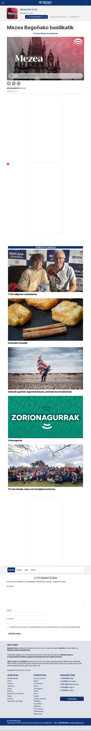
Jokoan (36, 691)
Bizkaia (67, 678)
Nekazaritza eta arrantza (15, 693)
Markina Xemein (70, 684)
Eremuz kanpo (38, 709)
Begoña (19, 570)
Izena (9, 610)
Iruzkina (10, 586)
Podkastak (40, 675)
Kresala (36, 696)
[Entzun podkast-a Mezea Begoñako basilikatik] (11, 76)
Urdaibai (67, 690)
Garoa (36, 693)
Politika (9, 696)
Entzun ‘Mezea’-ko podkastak (46, 33)
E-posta (10, 619)
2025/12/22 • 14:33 (12, 91)
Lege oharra (11, 723)
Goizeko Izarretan (39, 678)
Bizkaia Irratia (13, 88)
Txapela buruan (39, 711)
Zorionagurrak (38, 688)
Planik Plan (37, 701)
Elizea (9, 681)
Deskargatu (74, 17)
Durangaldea (69, 681)
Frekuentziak (67, 675)
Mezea (36, 686)
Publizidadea (71, 699)
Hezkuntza (10, 686)
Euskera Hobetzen (40, 699)
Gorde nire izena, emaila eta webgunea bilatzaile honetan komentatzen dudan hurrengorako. (44, 627)
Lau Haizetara (38, 683)
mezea (33, 570)
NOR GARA (12, 645)
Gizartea (10, 683)
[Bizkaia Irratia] (45, 2)
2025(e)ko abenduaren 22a (57, 17)
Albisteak (12, 675)
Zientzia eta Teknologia (14, 701)
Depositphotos (19, 670)
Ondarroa (68, 687)
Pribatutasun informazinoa (24, 723)
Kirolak (9, 688)
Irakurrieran (37, 706)
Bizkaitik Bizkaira (12, 678)
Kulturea (10, 691)
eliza (26, 570)
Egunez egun (38, 714)
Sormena (10, 699)
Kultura (36, 681)
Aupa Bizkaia (38, 704)
